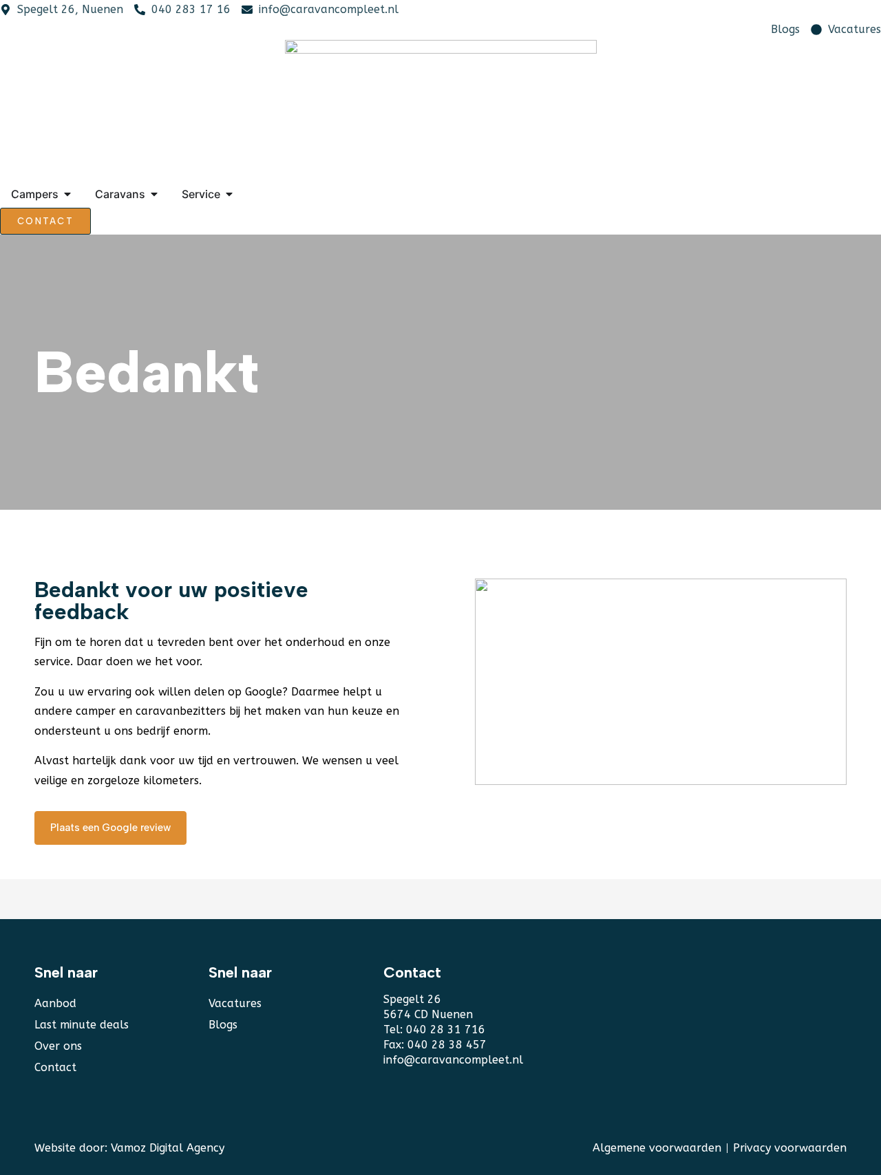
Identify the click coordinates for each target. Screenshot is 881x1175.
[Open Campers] (67, 194)
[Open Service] (229, 194)
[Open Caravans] (154, 194)
